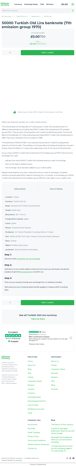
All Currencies (6, 16)
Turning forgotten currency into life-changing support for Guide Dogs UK (62, 448)
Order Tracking (34, 432)
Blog (29, 369)
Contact (31, 389)
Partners (54, 373)
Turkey (31, 122)
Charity (30, 377)
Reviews (49, 4)
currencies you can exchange (28, 259)
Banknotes (35, 16)
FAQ (42, 4)
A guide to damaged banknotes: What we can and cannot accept (62, 431)
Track (30, 413)
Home (30, 361)
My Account (32, 424)
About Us (31, 365)
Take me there (38, 319)
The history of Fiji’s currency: (62, 424)
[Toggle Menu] (72, 4)
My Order (31, 428)
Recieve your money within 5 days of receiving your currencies (40, 112)
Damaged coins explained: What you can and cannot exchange (61, 439)
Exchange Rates (31, 4)
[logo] (6, 4)
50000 (4, 122)
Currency (18, 4)
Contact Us (32, 448)
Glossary (54, 389)
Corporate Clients (35, 381)
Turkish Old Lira (21, 16)
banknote (14, 122)
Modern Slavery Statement (38, 444)
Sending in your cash (36, 409)
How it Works (56, 189)
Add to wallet (47, 52)
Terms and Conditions (37, 440)
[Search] (72, 10)
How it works (33, 405)
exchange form (27, 272)
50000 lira (47, 16)
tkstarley (18, 460)
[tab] (20, 189)
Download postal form (37, 401)
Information (20, 189)
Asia (8, 122)
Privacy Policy (33, 436)
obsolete (22, 122)
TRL (27, 122)
